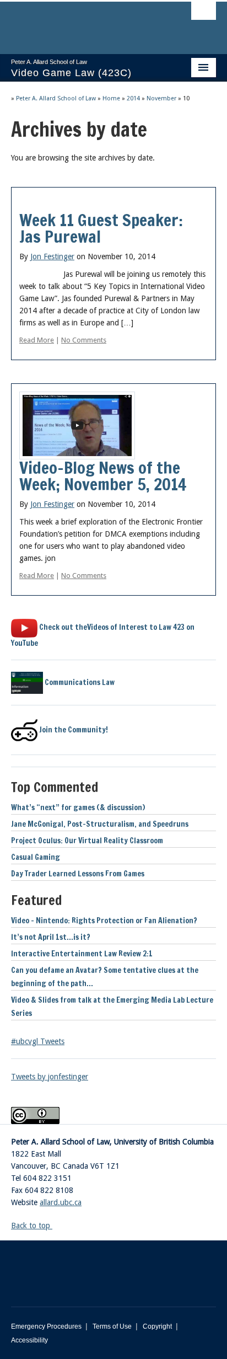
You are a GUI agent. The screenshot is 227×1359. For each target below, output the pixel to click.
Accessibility (29, 1340)
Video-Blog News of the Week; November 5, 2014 (102, 476)
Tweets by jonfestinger (49, 1076)
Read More (36, 340)
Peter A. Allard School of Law (56, 98)
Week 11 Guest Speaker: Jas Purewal (101, 228)
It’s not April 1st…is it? (50, 937)
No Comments (83, 340)
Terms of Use (112, 1326)
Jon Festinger (52, 256)
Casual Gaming (35, 857)
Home (111, 98)
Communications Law (79, 682)
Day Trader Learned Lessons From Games (77, 873)
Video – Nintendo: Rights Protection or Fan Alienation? (104, 920)
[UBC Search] (203, 14)
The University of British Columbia (82, 23)
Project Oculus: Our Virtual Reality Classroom (87, 840)
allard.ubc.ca (61, 1202)
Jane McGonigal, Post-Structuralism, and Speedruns (99, 824)
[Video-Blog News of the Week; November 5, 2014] (77, 424)
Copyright (157, 1326)
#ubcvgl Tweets (37, 1041)
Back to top (31, 1225)
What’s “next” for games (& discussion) (78, 807)
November (161, 98)
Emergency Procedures (46, 1326)
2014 (133, 98)
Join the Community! (72, 729)
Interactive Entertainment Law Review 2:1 (82, 953)
